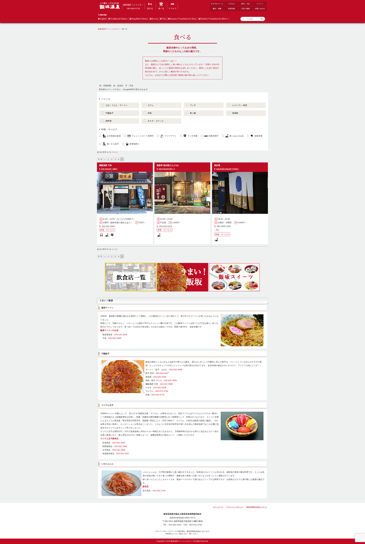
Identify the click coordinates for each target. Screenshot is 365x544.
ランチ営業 (193, 136)
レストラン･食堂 (239, 105)
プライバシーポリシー (234, 507)
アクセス (172, 8)
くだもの (231, 4)
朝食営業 (258, 136)
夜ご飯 (193, 113)
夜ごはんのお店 (237, 136)
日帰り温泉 (245, 9)
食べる (161, 8)
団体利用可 (214, 136)
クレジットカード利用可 (143, 136)
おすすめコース (217, 4)
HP (217, 230)
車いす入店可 (113, 144)
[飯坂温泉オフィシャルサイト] (109, 8)
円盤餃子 (109, 113)
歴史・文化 (245, 4)
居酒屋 (235, 113)
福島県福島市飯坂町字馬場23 (227, 169)
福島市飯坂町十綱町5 (109, 169)
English (103, 19)
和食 (150, 113)
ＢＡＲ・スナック (156, 121)
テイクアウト (171, 136)
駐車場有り (135, 144)
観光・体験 (217, 9)
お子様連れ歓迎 (114, 136)
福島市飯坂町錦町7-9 (167, 169)
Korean (155, 19)
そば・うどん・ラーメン (116, 105)
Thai (164, 19)
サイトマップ (218, 507)
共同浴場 (231, 9)
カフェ (151, 105)
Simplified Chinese (139, 19)
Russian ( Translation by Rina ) (183, 19)
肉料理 (108, 121)
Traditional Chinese (119, 19)
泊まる (150, 8)
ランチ (193, 105)
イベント (259, 4)
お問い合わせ (260, 9)
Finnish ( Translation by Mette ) (214, 19)
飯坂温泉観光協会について (256, 507)
